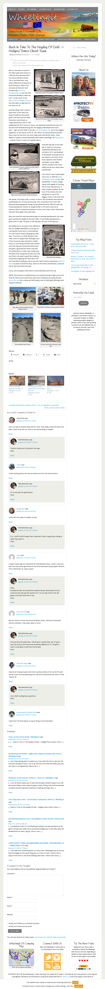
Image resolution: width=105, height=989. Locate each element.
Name (10, 897)
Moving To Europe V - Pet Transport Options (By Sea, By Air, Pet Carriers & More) (83, 259)
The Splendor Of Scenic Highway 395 (82, 271)
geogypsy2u (21, 509)
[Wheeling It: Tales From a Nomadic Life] (52, 14)
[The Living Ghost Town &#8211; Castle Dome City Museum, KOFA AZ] (36, 381)
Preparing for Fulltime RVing (27, 712)
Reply (11, 434)
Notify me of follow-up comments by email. (24, 923)
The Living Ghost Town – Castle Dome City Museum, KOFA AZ (36, 389)
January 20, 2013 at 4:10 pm (26, 511)
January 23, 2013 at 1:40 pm (27, 530)
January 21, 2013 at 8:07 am (26, 614)
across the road (14, 280)
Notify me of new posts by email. (20, 926)
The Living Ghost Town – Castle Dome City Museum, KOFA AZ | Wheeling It (36, 799)
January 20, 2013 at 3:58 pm (26, 467)
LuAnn (19, 465)
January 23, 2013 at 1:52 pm (27, 636)
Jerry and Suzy (21, 612)
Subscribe (84, 303)
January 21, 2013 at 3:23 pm (26, 666)
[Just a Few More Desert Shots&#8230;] (55, 381)
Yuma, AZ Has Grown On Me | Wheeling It (24, 737)
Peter (18, 555)
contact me (66, 977)
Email (9, 906)
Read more (78, 986)
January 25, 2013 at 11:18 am (26, 715)
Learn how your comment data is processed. (50, 937)
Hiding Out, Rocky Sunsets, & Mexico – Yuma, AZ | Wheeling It (32, 778)
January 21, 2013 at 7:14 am (26, 558)
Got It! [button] (75, 982)
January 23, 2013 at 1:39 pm (27, 442)
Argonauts (59, 138)
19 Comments (36, 54)
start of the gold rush (42, 130)
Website (10, 915)
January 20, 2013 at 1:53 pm (26, 421)
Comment (11, 874)
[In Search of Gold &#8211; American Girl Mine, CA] (17, 381)
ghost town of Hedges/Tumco (19, 100)
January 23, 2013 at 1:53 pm (27, 690)
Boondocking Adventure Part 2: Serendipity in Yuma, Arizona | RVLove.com (36, 819)
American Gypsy (22, 663)
